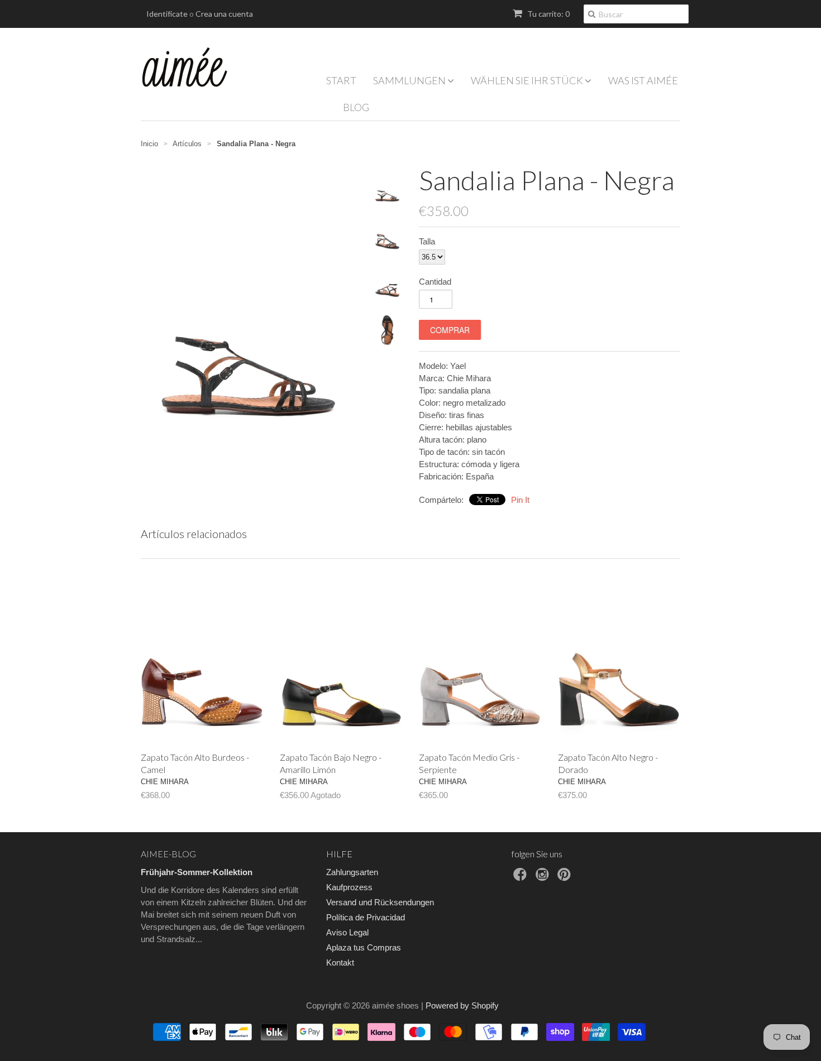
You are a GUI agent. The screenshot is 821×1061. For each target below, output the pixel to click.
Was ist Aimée (643, 80)
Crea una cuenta (224, 13)
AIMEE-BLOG (168, 853)
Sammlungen (410, 80)
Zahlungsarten (352, 872)
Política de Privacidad (365, 917)
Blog (356, 107)
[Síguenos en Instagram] (544, 877)
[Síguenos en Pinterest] (565, 877)
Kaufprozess (349, 887)
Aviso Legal (347, 932)
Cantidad (435, 281)
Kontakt (340, 962)
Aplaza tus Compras (363, 947)
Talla (427, 241)
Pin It (520, 500)
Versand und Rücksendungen (380, 902)
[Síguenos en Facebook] (521, 877)
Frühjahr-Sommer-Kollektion (196, 872)
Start (341, 80)
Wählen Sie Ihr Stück (528, 80)
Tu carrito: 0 (548, 13)
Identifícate (167, 13)
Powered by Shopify (462, 1005)
